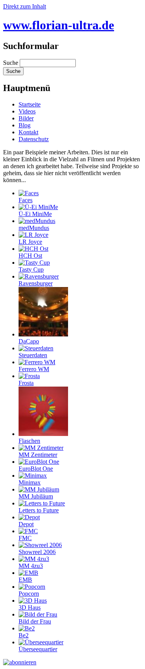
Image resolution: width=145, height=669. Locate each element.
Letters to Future (39, 510)
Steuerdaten (33, 355)
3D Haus (30, 607)
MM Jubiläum (36, 496)
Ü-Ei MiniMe (35, 214)
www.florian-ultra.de (58, 25)
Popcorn (29, 593)
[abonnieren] (19, 662)
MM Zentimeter (38, 454)
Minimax (30, 482)
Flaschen (29, 441)
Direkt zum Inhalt (24, 6)
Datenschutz (34, 139)
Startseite (30, 104)
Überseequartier (38, 649)
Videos (27, 111)
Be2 (24, 635)
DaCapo (29, 341)
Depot (26, 524)
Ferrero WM (34, 369)
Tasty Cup (31, 269)
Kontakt (28, 132)
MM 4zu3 (31, 566)
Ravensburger (36, 283)
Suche (11, 62)
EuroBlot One (36, 468)
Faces (25, 200)
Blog (25, 125)
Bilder (26, 118)
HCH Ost (30, 255)
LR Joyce (30, 241)
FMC (25, 538)
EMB (25, 579)
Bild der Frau (35, 621)
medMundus (34, 228)
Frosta (26, 383)
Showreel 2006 (37, 552)
